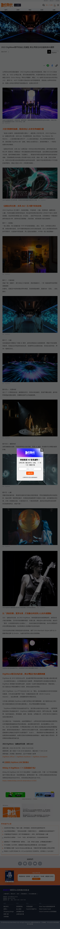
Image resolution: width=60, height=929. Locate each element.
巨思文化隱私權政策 (32, 477)
